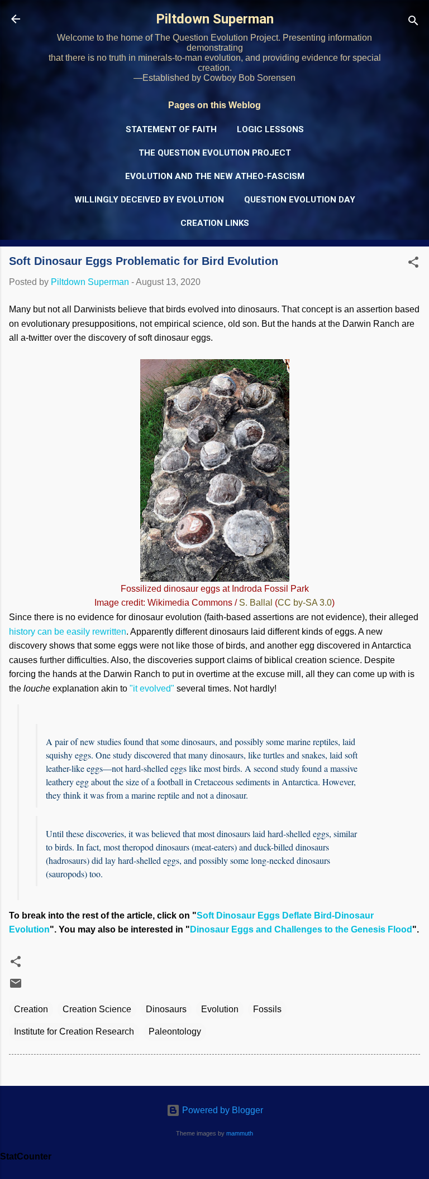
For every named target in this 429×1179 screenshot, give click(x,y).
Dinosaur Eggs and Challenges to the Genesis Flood (301, 929)
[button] (413, 264)
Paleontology (175, 1031)
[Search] (413, 23)
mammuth (239, 1133)
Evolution (220, 1009)
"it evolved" (152, 688)
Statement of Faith (171, 129)
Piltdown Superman (215, 19)
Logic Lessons (270, 129)
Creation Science (97, 1009)
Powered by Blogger (221, 1110)
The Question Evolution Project (215, 153)
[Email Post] (15, 987)
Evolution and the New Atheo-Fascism (214, 176)
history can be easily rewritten (67, 631)
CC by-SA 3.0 (305, 602)
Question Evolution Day (299, 200)
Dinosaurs (166, 1009)
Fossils (267, 1009)
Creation (31, 1009)
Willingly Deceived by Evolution (149, 200)
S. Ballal (256, 602)
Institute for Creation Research (74, 1031)
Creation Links (214, 223)
